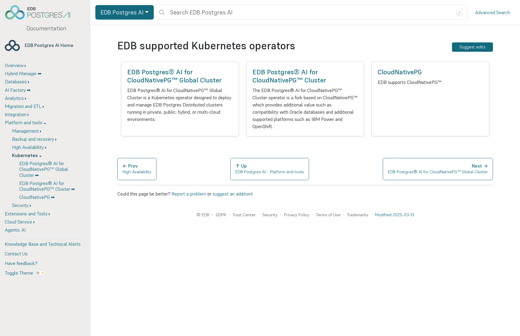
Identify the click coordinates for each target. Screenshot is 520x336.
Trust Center (244, 214)
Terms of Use (328, 214)
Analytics (14, 98)
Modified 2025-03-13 (394, 214)
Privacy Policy (296, 214)
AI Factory (15, 90)
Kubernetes (25, 155)
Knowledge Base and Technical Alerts (43, 244)
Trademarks (357, 214)
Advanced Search (492, 12)
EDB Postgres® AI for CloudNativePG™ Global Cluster (43, 169)
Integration (15, 114)
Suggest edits (472, 47)
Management (25, 131)
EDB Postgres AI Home (49, 45)
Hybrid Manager (21, 73)
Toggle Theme (19, 273)
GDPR (221, 214)
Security (20, 205)
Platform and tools (23, 122)
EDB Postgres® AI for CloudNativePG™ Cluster (44, 186)
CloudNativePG (34, 197)
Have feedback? (21, 263)
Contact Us (16, 254)
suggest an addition (232, 194)
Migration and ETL (23, 106)
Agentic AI (15, 230)
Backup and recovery (33, 139)
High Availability (28, 147)
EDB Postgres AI (122, 12)
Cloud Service (18, 222)
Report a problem (189, 194)
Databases (16, 82)
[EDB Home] (41, 12)
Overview (14, 65)
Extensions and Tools (26, 214)
